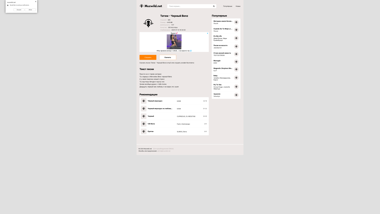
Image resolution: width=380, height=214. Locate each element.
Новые (238, 6)
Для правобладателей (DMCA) (163, 149)
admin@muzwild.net (163, 151)
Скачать (167, 57)
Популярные (227, 6)
